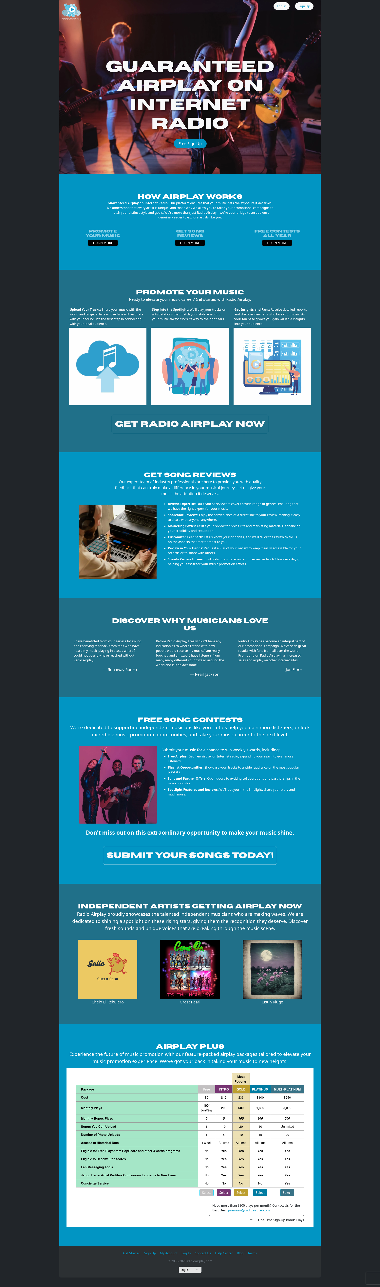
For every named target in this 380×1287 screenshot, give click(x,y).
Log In (281, 6)
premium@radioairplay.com (249, 1210)
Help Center (224, 1253)
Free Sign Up (190, 143)
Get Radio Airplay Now (190, 424)
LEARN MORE (103, 243)
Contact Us (203, 1253)
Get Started (131, 1253)
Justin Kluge (272, 1002)
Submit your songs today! (190, 855)
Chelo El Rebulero (108, 1002)
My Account (169, 1253)
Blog (240, 1253)
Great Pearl (190, 1002)
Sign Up (304, 6)
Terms (252, 1253)
